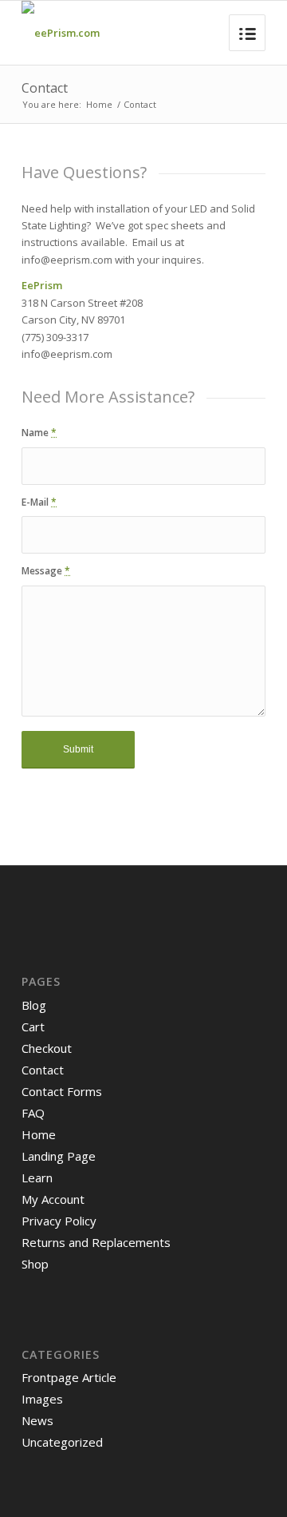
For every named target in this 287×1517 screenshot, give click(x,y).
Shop (35, 1264)
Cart (33, 1026)
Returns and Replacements (96, 1242)
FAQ (33, 1113)
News (37, 1420)
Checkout (47, 1048)
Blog (34, 1005)
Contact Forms (62, 1091)
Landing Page (59, 1156)
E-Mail (39, 502)
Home (99, 104)
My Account (53, 1199)
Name (39, 432)
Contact (45, 88)
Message (46, 571)
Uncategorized (62, 1442)
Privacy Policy (59, 1221)
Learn (37, 1177)
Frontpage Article (69, 1377)
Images (42, 1399)
